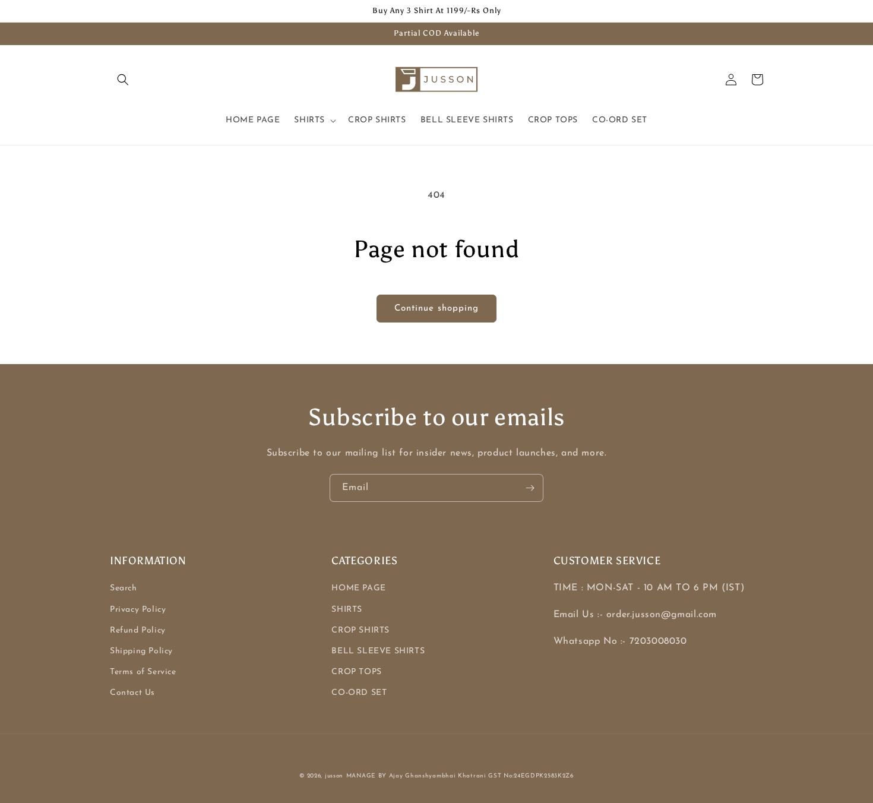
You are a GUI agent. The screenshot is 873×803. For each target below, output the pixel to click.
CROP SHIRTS (360, 630)
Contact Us (132, 692)
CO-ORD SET (359, 692)
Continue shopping (436, 308)
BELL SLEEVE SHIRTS (378, 651)
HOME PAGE (358, 588)
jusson (334, 776)
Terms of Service (143, 672)
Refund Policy (138, 630)
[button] (123, 80)
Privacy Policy (138, 609)
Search (123, 588)
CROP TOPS (356, 672)
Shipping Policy (141, 651)
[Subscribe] (530, 488)
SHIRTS (346, 609)
